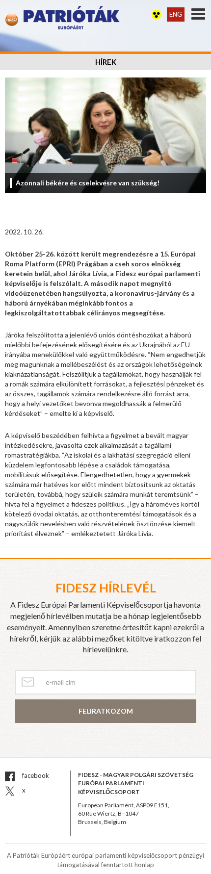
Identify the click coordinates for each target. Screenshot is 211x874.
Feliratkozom (106, 711)
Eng (175, 14)
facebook (35, 775)
